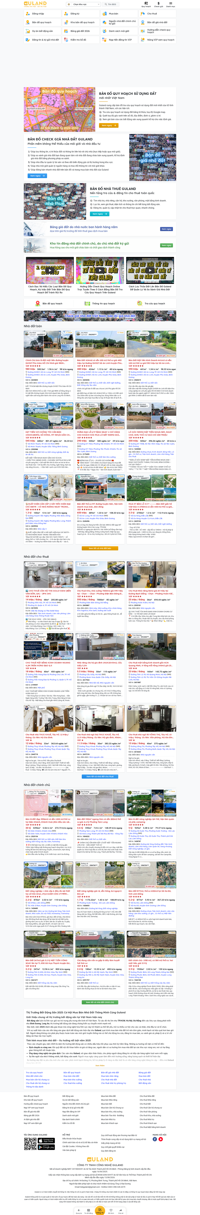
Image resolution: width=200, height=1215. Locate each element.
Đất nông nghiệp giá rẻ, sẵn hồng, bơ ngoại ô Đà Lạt (99, 892)
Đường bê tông (147, 844)
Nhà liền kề (94, 683)
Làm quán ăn (154, 846)
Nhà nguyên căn (148, 608)
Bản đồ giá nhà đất (32, 1112)
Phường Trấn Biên (57, 516)
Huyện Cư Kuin (147, 518)
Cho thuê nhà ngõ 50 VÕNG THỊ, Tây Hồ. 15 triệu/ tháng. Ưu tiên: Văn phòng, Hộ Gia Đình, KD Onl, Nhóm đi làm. (151, 736)
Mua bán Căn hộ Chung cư (112, 1108)
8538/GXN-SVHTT (105, 1175)
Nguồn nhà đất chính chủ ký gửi (75, 1104)
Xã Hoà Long (85, 834)
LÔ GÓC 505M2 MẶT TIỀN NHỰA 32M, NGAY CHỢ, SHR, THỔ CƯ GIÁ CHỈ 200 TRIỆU (150, 433)
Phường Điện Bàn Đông (89, 602)
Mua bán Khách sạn (109, 1123)
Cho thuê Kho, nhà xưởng (150, 1115)
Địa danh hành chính (71, 1119)
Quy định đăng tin (108, 1151)
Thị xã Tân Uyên (167, 444)
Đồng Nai (42, 523)
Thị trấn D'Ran (34, 905)
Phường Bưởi (150, 749)
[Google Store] (46, 1147)
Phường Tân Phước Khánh (104, 449)
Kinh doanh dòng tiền (161, 452)
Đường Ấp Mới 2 (86, 972)
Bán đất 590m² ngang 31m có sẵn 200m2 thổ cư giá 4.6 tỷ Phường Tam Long (99, 820)
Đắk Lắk (144, 516)
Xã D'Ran (32, 903)
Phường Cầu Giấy (86, 674)
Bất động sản (68, 1096)
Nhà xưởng (102, 608)
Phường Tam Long (87, 831)
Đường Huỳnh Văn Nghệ (38, 516)
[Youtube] (161, 1139)
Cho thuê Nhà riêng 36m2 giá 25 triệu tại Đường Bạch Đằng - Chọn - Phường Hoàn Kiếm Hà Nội (151, 592)
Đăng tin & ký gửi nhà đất (73, 1108)
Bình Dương (62, 446)
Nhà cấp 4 (42, 529)
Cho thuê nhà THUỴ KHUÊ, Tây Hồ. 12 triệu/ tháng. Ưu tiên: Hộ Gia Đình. (47, 736)
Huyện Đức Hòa (64, 975)
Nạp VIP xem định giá (33, 1123)
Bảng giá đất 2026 (31, 1115)
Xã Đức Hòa (49, 972)
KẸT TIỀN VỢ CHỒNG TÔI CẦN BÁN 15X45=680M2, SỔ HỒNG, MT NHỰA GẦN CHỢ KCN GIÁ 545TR (48, 433)
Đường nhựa (146, 452)
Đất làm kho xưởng (107, 457)
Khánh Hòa (47, 831)
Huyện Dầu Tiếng (49, 446)
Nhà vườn (36, 913)
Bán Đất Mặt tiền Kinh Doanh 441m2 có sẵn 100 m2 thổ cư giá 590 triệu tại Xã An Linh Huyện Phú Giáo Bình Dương (150, 362)
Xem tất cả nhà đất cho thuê (100, 776)
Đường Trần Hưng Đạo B (38, 674)
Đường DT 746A (86, 444)
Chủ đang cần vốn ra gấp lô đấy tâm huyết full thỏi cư (98, 961)
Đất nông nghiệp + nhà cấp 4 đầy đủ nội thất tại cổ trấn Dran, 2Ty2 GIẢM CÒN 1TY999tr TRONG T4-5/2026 (48, 892)
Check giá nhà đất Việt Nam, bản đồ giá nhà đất (100, 316)
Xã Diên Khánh (34, 831)
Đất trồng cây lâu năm (87, 385)
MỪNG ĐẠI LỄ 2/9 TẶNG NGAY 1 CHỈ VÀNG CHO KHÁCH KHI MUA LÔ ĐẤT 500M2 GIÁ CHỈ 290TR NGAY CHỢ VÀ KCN (98, 433)
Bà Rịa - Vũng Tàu (115, 834)
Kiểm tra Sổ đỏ (68, 1123)
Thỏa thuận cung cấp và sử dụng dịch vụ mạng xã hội (123, 1139)
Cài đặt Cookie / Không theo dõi (75, 1146)
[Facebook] (155, 1139)
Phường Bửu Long (57, 521)
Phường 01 (32, 605)
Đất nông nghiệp (55, 452)
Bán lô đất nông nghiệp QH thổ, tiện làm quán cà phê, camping (151, 820)
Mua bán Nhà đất (108, 1096)
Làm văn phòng (59, 613)
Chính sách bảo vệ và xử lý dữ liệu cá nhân (80, 1142)
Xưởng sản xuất (104, 610)
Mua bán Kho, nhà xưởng (111, 1112)
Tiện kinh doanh (149, 454)
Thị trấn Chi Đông (154, 677)
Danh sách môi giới (70, 1115)
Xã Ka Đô (135, 903)
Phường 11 (54, 680)
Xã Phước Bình (153, 975)
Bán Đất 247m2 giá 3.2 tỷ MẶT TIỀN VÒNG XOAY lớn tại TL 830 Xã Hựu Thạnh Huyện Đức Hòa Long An (48, 962)
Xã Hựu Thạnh (50, 975)
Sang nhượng (166, 846)
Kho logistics (82, 610)
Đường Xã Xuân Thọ (139, 831)
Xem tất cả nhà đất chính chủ (100, 1002)
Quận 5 (62, 680)
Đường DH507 (34, 372)
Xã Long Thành (154, 972)
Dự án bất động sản (70, 1100)
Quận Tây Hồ (162, 749)
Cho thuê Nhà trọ (147, 1119)
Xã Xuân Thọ (154, 836)
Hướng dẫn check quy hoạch (36, 1104)
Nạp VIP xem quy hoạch (34, 1108)
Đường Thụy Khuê (35, 746)
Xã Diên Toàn (33, 834)
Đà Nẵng (104, 602)
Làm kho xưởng (140, 913)
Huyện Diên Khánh (48, 834)
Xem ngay (166, 229)
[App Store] (46, 1141)
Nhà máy (93, 608)
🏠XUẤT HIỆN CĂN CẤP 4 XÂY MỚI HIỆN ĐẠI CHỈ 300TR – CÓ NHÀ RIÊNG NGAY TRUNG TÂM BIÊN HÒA (48, 505)
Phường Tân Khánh (101, 444)
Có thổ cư (137, 454)
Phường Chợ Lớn (57, 674)
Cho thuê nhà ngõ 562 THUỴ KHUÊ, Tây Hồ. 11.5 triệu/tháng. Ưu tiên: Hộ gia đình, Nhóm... (99, 736)
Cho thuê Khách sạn (148, 1123)
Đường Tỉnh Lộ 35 (138, 674)
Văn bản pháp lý (69, 1150)
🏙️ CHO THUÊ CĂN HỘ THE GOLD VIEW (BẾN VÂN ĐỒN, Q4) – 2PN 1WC (48, 592)
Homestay (56, 913)
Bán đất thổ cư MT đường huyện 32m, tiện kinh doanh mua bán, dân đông (100, 505)
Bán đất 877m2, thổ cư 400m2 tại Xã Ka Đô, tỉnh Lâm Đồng (150, 892)
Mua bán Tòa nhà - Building (112, 1115)
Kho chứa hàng (114, 608)
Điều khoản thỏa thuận (72, 1139)
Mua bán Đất (106, 1104)
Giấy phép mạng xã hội (110, 1143)
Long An (29, 977)
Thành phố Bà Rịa (99, 834)
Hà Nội (151, 602)
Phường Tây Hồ (50, 746)
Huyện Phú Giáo (58, 375)
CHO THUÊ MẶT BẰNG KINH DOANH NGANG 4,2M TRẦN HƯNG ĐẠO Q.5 (48, 664)
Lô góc (147, 849)
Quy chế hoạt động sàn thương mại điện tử (119, 1135)
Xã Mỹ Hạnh (99, 972)
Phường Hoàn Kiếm (139, 602)
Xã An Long (46, 372)
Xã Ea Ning (135, 516)
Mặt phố (41, 688)
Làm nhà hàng (163, 454)
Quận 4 (41, 605)
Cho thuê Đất (145, 1104)
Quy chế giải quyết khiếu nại (112, 1147)
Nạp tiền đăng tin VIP (71, 1112)
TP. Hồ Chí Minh (58, 372)
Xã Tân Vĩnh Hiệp (152, 444)
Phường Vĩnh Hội (35, 602)
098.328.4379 (119, 1187)
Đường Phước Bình (139, 972)
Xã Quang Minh (153, 674)
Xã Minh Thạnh (34, 444)
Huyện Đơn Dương (49, 905)
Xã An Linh (45, 375)
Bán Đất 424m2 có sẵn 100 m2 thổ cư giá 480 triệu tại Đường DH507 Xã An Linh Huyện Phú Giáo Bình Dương (99, 362)
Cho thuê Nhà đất (147, 1096)
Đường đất (159, 844)
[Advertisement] (100, 67)
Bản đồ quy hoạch (31, 1096)
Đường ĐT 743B (137, 444)
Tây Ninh (59, 972)
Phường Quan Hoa (87, 677)
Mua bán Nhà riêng (109, 1100)
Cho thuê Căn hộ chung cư (151, 1108)
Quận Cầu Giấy (102, 677)
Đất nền (51, 383)
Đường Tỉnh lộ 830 (35, 972)
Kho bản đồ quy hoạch (33, 1100)
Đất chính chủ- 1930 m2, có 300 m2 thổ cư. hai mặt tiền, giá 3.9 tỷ (151, 961)
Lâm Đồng (133, 833)
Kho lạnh (93, 610)
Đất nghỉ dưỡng (113, 383)
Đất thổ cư (42, 383)
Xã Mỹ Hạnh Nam (101, 975)
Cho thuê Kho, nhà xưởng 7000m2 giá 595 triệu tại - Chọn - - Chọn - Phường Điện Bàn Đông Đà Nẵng (100, 592)
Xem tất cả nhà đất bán (100, 548)
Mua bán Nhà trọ (108, 1119)
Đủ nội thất (46, 913)
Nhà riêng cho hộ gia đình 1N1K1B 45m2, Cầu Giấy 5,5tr (99, 664)
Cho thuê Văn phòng (148, 1112)
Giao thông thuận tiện (44, 616)
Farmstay (56, 841)
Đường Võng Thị (137, 746)
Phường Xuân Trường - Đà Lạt (161, 831)
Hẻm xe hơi (43, 911)
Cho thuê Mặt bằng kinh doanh (153, 1127)
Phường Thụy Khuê (52, 749)
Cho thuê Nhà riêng (148, 1100)
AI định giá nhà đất (32, 1119)
